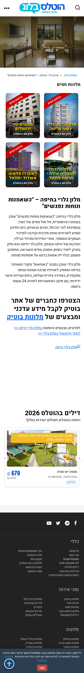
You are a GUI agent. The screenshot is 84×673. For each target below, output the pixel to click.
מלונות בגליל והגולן (31, 639)
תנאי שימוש (35, 571)
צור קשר (74, 555)
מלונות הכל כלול (32, 599)
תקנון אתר (36, 559)
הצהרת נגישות (33, 567)
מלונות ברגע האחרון (30, 563)
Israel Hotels (71, 559)
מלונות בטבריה (33, 643)
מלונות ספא (72, 607)
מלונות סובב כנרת (69, 643)
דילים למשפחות (69, 615)
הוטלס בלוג (70, 75)
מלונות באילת (71, 639)
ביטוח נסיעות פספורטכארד (63, 575)
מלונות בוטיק (25, 317)
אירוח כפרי (72, 603)
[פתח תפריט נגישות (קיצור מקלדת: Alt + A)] (9, 664)
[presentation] (79, 458)
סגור (42, 667)
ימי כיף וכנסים (34, 611)
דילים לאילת (72, 567)
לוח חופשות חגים (69, 563)
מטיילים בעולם (33, 615)
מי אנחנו (74, 551)
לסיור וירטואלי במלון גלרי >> (59, 333)
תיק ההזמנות (34, 555)
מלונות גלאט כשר (69, 611)
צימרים (38, 607)
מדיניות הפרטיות (69, 571)
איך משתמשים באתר (30, 551)
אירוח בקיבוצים (33, 603)
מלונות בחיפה (71, 647)
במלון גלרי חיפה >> (28, 328)
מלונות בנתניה (34, 647)
